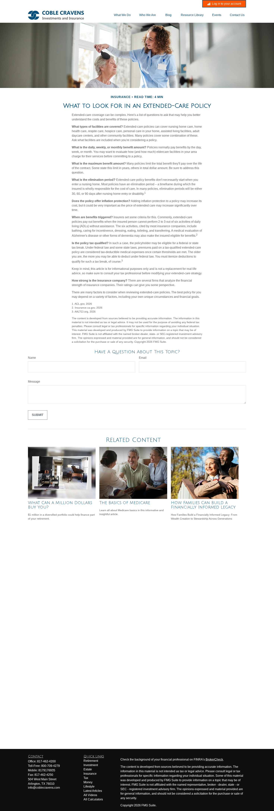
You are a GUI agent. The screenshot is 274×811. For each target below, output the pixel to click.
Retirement (91, 760)
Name (32, 357)
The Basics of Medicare (124, 503)
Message (34, 381)
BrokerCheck (214, 759)
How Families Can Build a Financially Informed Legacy (203, 505)
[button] (122, 15)
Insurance (90, 773)
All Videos (90, 795)
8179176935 (46, 770)
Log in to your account (226, 3)
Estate (88, 769)
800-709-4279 (50, 765)
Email (143, 357)
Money (88, 782)
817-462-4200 (107, 3)
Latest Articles (93, 790)
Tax (86, 778)
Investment (91, 765)
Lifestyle (89, 786)
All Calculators (93, 799)
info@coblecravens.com (142, 3)
